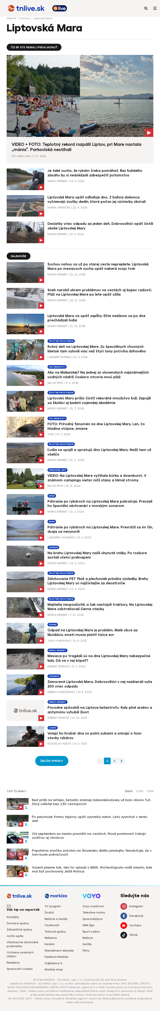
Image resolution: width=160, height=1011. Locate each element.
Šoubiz (49, 912)
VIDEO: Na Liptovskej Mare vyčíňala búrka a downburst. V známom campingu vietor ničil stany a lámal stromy (97, 478)
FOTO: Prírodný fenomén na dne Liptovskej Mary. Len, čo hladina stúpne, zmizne (96, 426)
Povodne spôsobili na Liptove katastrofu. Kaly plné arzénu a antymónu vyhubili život (100, 710)
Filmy (85, 950)
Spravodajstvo (92, 919)
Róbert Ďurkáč (58, 666)
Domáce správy (18, 923)
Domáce (25, 18)
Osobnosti (52, 925)
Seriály (87, 944)
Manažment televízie (59, 950)
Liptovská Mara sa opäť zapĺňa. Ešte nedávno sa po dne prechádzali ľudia (96, 318)
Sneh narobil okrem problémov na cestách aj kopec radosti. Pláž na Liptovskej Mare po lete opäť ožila (100, 292)
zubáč (52, 727)
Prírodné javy (57, 470)
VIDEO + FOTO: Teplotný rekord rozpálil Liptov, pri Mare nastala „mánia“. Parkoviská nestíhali (76, 147)
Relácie (87, 938)
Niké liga (88, 925)
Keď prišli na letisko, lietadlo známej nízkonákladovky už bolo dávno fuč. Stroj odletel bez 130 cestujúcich (91, 802)
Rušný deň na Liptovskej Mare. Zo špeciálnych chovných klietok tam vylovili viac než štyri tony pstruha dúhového (97, 349)
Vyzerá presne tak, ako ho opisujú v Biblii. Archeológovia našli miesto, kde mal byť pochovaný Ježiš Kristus (92, 869)
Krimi (52, 495)
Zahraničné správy (19, 929)
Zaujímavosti (57, 366)
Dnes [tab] (129, 791)
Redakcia (13, 962)
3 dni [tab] (139, 791)
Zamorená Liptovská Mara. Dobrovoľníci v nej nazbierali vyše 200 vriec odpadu (100, 684)
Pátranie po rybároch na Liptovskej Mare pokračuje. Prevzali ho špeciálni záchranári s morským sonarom (100, 503)
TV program (53, 906)
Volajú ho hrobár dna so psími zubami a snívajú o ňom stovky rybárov (94, 735)
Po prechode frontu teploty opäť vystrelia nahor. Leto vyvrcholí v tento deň (89, 819)
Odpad (53, 624)
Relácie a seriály (56, 919)
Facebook (136, 916)
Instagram (136, 906)
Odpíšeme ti (53, 963)
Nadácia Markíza (56, 957)
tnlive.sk (12, 18)
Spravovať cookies (20, 969)
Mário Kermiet (58, 181)
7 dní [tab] (149, 791)
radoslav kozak (59, 743)
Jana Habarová (59, 640)
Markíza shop (54, 969)
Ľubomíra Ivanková (61, 537)
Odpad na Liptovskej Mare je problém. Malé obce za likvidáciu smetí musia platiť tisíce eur (93, 632)
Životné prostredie (61, 341)
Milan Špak (55, 382)
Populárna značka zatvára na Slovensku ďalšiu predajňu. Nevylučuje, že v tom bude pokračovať (91, 852)
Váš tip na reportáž (23, 909)
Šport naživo (91, 931)
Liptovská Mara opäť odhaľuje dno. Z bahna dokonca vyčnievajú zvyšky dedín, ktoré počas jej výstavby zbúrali (97, 199)
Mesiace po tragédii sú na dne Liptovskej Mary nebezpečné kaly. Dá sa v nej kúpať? (99, 658)
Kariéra (49, 944)
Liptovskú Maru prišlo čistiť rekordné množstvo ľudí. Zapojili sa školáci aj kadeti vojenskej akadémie (99, 400)
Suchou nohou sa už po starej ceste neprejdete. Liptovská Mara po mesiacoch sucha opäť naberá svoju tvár (98, 266)
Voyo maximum (93, 906)
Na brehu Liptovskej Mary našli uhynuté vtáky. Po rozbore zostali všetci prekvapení (97, 555)
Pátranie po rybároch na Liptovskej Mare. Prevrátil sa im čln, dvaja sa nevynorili (100, 529)
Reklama (51, 938)
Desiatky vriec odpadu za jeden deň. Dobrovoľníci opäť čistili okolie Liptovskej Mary (100, 226)
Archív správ (15, 936)
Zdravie (53, 547)
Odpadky (54, 676)
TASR (51, 434)
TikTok (133, 935)
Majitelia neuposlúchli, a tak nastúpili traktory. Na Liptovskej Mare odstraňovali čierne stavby (100, 607)
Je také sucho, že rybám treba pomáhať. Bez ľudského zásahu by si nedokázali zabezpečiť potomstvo (95, 173)
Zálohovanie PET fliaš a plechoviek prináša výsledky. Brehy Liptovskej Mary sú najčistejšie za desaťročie (98, 581)
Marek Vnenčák (59, 207)
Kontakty (13, 917)
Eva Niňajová (21, 156)
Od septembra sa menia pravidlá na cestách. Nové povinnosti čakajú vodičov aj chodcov (89, 836)
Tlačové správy (55, 931)
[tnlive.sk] (26, 8)
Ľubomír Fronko (59, 357)
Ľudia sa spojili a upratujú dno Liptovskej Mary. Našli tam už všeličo (99, 452)
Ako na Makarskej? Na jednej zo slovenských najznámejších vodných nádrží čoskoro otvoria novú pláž (98, 374)
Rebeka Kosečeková (61, 692)
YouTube (135, 925)
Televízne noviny (93, 912)
